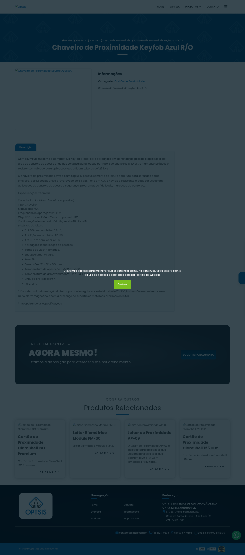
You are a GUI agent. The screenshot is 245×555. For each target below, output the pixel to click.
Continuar (123, 284)
